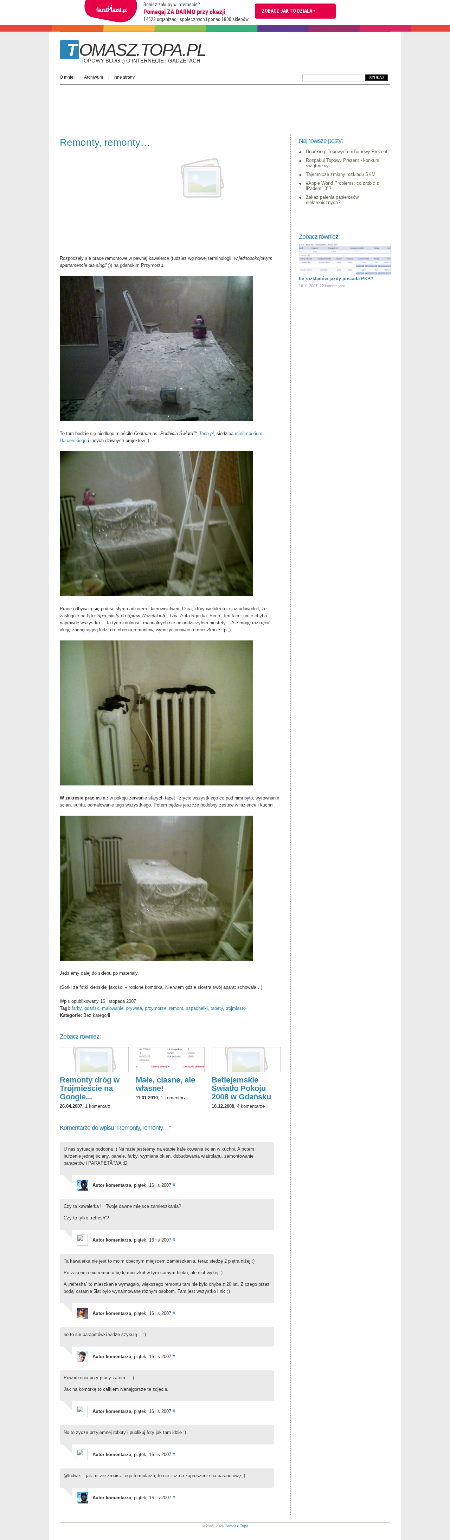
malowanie (112, 1008)
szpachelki (197, 1008)
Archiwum (93, 77)
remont (176, 1008)
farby (77, 1008)
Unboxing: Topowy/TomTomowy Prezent (346, 151)
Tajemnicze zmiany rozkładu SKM (340, 174)
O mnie (66, 77)
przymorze (155, 1008)
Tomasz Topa (236, 1526)
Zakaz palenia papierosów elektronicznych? (332, 200)
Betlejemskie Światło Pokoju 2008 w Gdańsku (241, 1088)
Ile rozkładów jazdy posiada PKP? (336, 278)
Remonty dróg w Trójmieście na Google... (90, 1088)
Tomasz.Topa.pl (136, 52)
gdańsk (91, 1008)
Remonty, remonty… (105, 142)
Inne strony (124, 77)
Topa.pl (206, 433)
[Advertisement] (188, 104)
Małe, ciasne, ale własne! (165, 1084)
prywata (134, 1008)
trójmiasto (236, 1008)
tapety (217, 1008)
